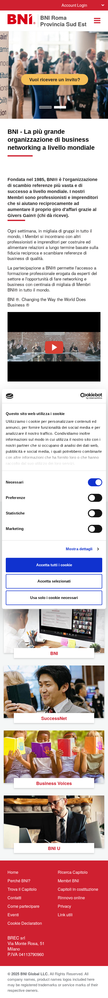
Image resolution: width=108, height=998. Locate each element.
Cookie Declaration (25, 923)
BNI (54, 653)
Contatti (14, 897)
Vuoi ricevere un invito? (54, 79)
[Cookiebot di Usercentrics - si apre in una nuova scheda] (80, 396)
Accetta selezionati (54, 581)
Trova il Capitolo (22, 889)
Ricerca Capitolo (73, 872)
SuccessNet (54, 718)
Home (13, 872)
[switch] (95, 498)
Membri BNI (68, 881)
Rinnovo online (71, 897)
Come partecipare (23, 906)
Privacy (64, 906)
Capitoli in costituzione (78, 889)
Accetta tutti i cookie (54, 565)
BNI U (54, 848)
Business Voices (54, 783)
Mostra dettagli (79, 549)
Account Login (74, 5)
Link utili (65, 915)
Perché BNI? (19, 881)
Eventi (13, 915)
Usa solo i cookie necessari (54, 598)
